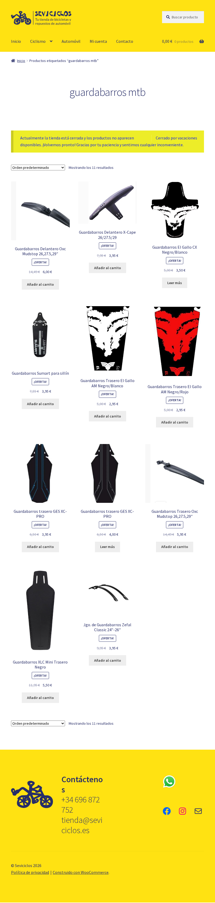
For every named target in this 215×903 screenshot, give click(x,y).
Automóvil (71, 41)
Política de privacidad (30, 872)
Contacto (124, 41)
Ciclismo (38, 41)
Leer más (174, 282)
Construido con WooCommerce (81, 872)
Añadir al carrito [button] (40, 284)
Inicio (16, 41)
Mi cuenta (98, 41)
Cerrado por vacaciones (176, 137)
